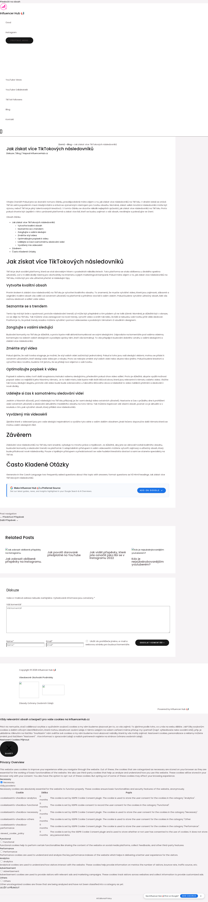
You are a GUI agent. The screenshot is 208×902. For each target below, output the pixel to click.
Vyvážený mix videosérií (30, 245)
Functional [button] (5, 838)
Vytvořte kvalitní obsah (30, 225)
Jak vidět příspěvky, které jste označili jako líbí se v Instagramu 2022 (108, 555)
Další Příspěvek (9, 520)
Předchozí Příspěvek (12, 516)
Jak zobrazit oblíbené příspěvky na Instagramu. (23, 560)
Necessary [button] (5, 779)
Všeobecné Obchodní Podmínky (36, 677)
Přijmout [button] (25, 739)
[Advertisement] (87, 176)
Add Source (189, 896)
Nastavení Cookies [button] (10, 739)
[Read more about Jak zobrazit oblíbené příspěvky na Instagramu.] (24, 552)
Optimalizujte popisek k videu (33, 238)
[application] (18, 32)
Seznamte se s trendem (30, 228)
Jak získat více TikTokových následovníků (33, 222)
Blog (18, 153)
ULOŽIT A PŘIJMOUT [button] (10, 887)
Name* (10, 641)
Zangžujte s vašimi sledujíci (32, 232)
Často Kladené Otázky (24, 251)
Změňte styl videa (27, 235)
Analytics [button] (4, 858)
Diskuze (10, 153)
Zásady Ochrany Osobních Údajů (36, 703)
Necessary (8, 782)
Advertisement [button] (8, 867)
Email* (49, 641)
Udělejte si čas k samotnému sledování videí (41, 241)
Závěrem (16, 248)
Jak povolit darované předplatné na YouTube (64, 553)
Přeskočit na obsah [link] (10, 1)
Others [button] (3, 877)
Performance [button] (7, 848)
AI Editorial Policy (104, 898)
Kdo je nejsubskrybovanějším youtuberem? (148, 561)
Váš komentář (13, 604)
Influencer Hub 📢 (12, 13)
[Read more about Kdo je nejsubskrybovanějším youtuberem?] (151, 552)
